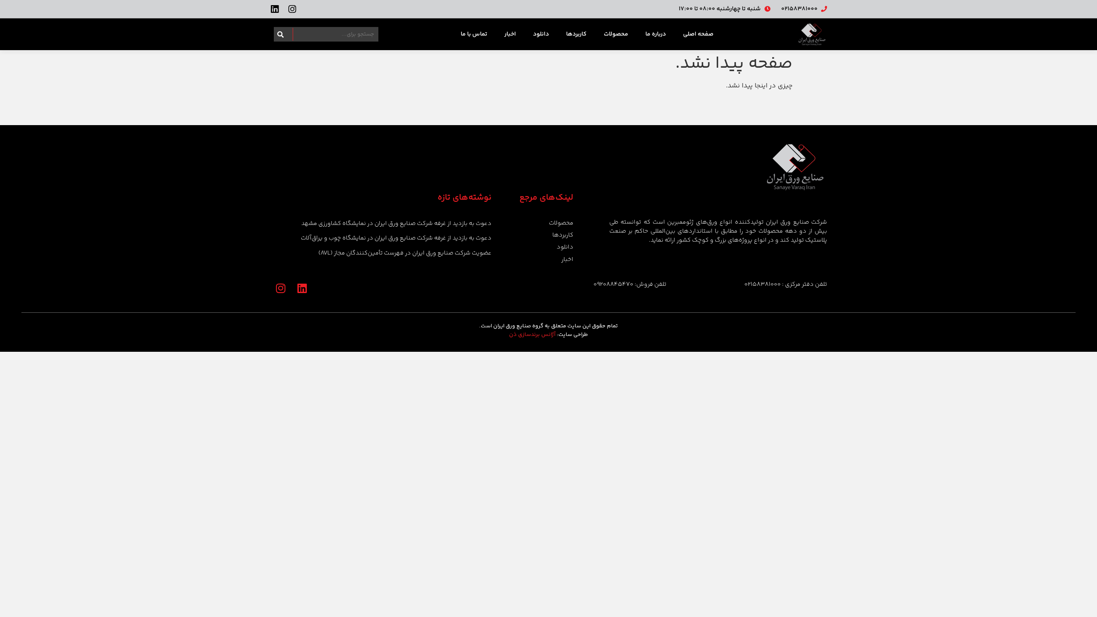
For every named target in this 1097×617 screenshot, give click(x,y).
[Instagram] (292, 9)
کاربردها (576, 34)
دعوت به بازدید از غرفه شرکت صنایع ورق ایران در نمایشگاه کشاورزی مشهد (396, 223)
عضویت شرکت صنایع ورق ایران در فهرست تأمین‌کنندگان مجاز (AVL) (405, 253)
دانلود (541, 34)
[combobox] (331, 34)
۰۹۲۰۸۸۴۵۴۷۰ (613, 284)
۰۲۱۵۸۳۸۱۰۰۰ (762, 284)
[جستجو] (279, 34)
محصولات (616, 34)
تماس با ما (474, 34)
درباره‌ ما (655, 34)
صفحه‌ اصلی (698, 34)
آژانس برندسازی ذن (532, 334)
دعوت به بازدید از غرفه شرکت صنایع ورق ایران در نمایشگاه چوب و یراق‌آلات (396, 238)
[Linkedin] (274, 9)
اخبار (510, 34)
